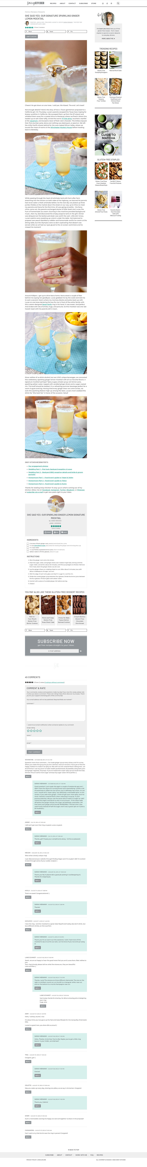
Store (93, 3)
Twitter (63, 490)
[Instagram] (103, 3)
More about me (108, 38)
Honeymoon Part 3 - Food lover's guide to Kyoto (47, 484)
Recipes (53, 3)
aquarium (34, 121)
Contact (72, 3)
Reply (28, 776)
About (62, 3)
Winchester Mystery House (61, 127)
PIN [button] (57, 532)
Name (29, 735)
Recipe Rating (31, 728)
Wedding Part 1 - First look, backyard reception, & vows (50, 469)
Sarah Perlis (47, 304)
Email (29, 743)
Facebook (46, 490)
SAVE (65, 532)
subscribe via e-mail (35, 492)
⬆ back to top (73, 1150)
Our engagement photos (38, 466)
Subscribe (83, 3)
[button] (26, 27)
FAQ (91, 1155)
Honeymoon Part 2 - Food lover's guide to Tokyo (47, 481)
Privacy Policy (31, 1160)
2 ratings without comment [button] (54, 682)
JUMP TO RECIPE (31, 36)
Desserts (41, 12)
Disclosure (42, 1160)
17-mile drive (67, 119)
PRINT (48, 532)
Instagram (55, 490)
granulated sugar (39, 545)
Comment (30, 703)
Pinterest (80, 490)
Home (27, 12)
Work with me (81, 1155)
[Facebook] (107, 3)
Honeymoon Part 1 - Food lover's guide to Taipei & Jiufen (50, 478)
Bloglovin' (70, 490)
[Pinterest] (111, 3)
